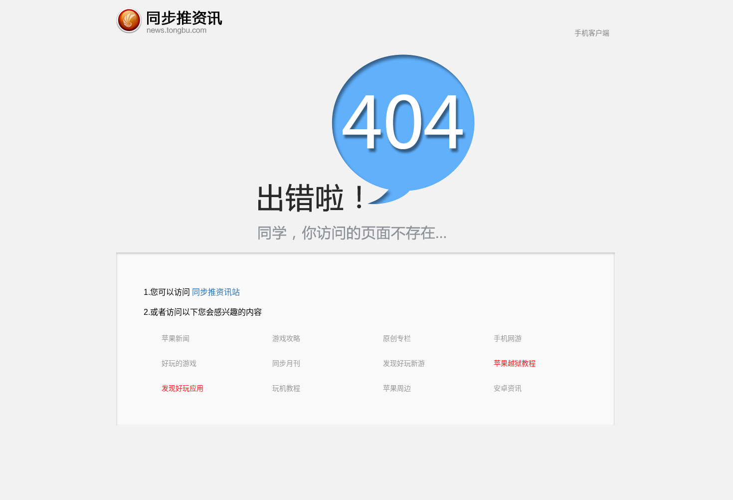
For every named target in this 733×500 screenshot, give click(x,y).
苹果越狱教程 (515, 363)
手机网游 (508, 338)
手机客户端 (591, 33)
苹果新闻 (175, 338)
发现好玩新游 (404, 363)
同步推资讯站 (216, 292)
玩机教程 (286, 388)
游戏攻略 (286, 338)
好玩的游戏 (179, 363)
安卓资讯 (508, 388)
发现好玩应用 (182, 388)
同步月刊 (286, 363)
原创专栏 (397, 338)
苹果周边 (397, 388)
